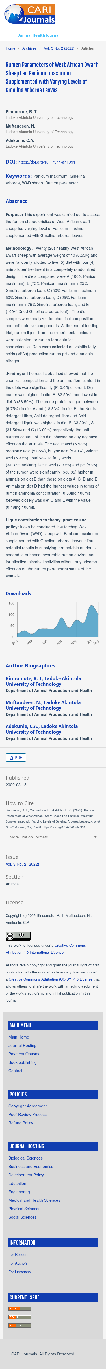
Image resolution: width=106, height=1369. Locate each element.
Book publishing (22, 1062)
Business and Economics (30, 1166)
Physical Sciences (24, 1208)
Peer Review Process (27, 1114)
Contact (15, 1070)
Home (10, 48)
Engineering (19, 1191)
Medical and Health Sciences (34, 1200)
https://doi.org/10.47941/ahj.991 (46, 162)
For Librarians (19, 1271)
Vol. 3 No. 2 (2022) (59, 48)
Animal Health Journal (39, 35)
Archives (29, 48)
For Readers (18, 1254)
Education (17, 1183)
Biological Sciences (25, 1158)
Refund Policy (20, 1122)
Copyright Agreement (27, 1106)
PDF (18, 757)
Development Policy (26, 1175)
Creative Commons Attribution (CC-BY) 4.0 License (50, 979)
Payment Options (23, 1054)
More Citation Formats (29, 836)
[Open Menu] (10, 35)
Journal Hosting (22, 1045)
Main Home (18, 1037)
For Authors (18, 1263)
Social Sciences (22, 1217)
